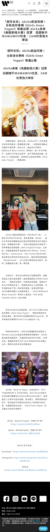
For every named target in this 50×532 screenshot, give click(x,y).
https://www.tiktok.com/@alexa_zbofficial (26, 470)
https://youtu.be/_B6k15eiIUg (25, 433)
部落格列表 (11, 10)
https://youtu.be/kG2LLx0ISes (25, 424)
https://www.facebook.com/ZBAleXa (30, 451)
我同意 (43, 528)
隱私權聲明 (36, 521)
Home (4, 10)
